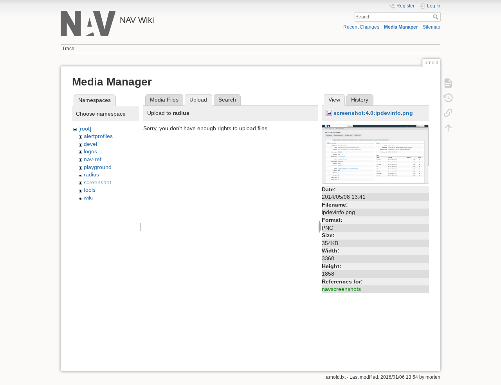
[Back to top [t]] (448, 127)
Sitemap (431, 27)
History (359, 99)
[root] (84, 128)
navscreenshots (341, 289)
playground (98, 167)
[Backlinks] (448, 112)
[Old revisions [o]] (448, 98)
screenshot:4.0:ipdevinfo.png (373, 113)
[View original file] (375, 154)
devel (90, 144)
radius (91, 174)
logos (90, 151)
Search (436, 17)
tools (90, 190)
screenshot (97, 182)
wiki (88, 197)
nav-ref (92, 159)
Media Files (164, 99)
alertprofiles (98, 136)
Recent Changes (361, 27)
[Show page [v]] (448, 83)
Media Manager (401, 27)
